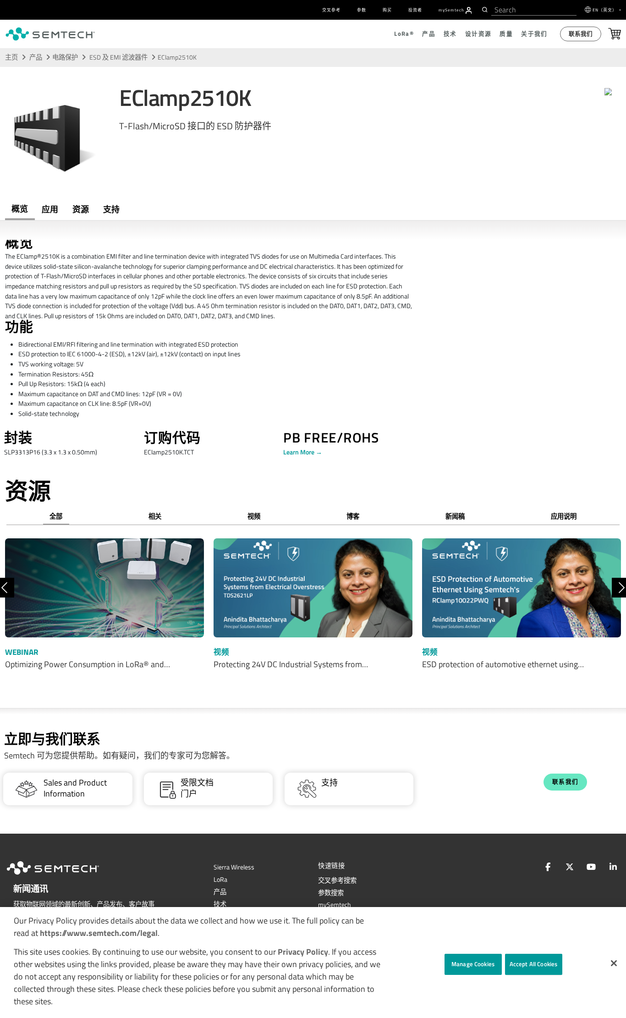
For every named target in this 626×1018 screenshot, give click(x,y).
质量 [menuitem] (506, 33)
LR (220, 879)
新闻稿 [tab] (455, 516)
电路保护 (65, 57)
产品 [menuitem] (428, 33)
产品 (35, 57)
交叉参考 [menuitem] (331, 10)
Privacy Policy (303, 952)
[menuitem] (469, 10)
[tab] (80, 209)
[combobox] (534, 10)
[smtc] (50, 34)
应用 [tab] (50, 209)
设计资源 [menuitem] (478, 33)
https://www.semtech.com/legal (99, 933)
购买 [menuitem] (387, 10)
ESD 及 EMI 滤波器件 (119, 57)
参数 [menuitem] (361, 10)
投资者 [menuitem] (415, 10)
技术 (220, 904)
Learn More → (302, 452)
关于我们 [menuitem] (534, 33)
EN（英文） (605, 10)
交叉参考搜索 (337, 880)
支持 (111, 209)
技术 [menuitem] (450, 33)
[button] (614, 963)
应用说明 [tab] (564, 516)
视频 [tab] (253, 516)
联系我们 (581, 33)
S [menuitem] (451, 10)
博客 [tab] (352, 516)
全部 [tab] (55, 516)
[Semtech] (62, 876)
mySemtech (334, 905)
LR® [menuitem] (404, 33)
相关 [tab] (154, 516)
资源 (80, 209)
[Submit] (483, 10)
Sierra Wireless (234, 867)
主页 (11, 57)
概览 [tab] (19, 209)
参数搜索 (331, 893)
